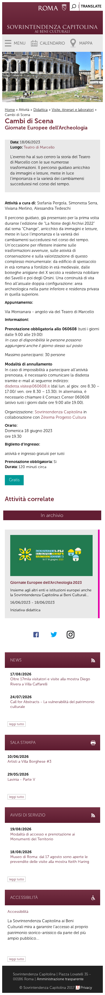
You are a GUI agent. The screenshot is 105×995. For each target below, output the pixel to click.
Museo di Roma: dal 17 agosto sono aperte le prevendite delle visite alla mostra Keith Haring (49, 859)
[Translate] (85, 5)
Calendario (52, 43)
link (96, 612)
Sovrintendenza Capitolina (58, 412)
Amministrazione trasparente (60, 979)
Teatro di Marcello (39, 147)
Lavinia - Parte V (21, 779)
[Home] (52, 21)
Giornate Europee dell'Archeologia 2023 (46, 582)
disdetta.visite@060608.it (27, 386)
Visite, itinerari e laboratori (73, 110)
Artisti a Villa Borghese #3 (29, 761)
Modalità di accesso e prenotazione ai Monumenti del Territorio (42, 836)
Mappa (85, 43)
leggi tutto (16, 724)
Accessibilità (18, 911)
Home (10, 110)
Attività (24, 110)
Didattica (40, 110)
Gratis (14, 479)
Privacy (86, 988)
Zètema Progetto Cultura (63, 417)
